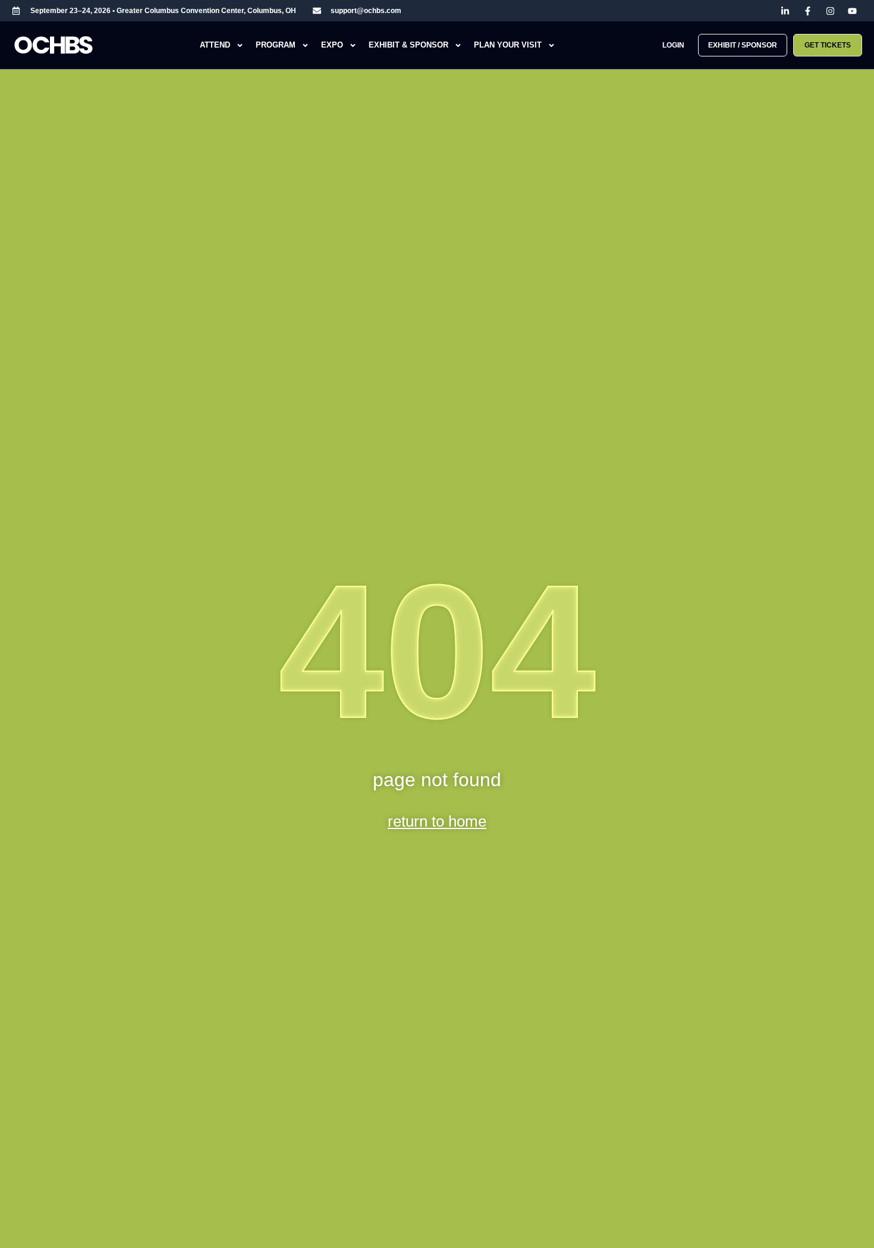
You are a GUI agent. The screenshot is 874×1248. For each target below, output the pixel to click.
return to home (437, 821)
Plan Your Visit (508, 44)
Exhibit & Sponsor (408, 44)
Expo (332, 44)
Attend (215, 44)
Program (275, 44)
